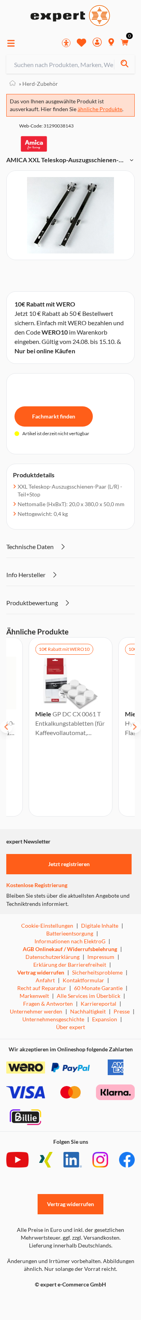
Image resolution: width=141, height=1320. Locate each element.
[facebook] (127, 1160)
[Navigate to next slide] (134, 727)
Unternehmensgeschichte (53, 1019)
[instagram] (100, 1160)
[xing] (45, 1160)
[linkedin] (72, 1160)
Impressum (100, 956)
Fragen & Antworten (48, 1003)
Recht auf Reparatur (41, 988)
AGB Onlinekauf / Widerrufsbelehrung (70, 949)
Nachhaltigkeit (88, 1011)
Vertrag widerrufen (40, 972)
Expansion (104, 1019)
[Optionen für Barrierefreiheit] (66, 43)
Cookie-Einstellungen (47, 925)
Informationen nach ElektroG (69, 941)
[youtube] (17, 1160)
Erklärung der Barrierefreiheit (69, 964)
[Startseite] (12, 83)
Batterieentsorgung (69, 933)
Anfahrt (45, 980)
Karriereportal (98, 1003)
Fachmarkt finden (53, 416)
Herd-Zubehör (38, 83)
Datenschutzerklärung (52, 956)
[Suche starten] (124, 64)
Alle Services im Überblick (88, 995)
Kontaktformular (83, 980)
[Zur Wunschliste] (81, 42)
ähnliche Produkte (100, 109)
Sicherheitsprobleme (97, 972)
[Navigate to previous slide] (6, 727)
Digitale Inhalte (99, 925)
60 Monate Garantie (98, 988)
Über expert (70, 1027)
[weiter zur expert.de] (37, 1301)
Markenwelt (34, 995)
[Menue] (11, 43)
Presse (122, 1011)
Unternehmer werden (36, 1011)
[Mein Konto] (97, 43)
